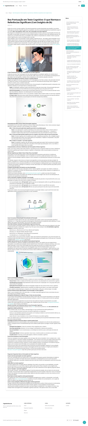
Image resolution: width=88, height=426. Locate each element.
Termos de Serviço (48, 408)
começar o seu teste (19, 239)
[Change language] (79, 5)
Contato (67, 405)
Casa (17, 5)
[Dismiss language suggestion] (83, 1)
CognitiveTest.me (7, 403)
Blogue (20, 5)
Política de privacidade (49, 405)
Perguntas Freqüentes (28, 408)
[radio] (67, 420)
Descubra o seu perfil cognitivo (15, 349)
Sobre (25, 405)
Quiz (83, 5)
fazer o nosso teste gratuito (21, 379)
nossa (33, 306)
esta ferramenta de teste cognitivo (33, 173)
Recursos (25, 5)
